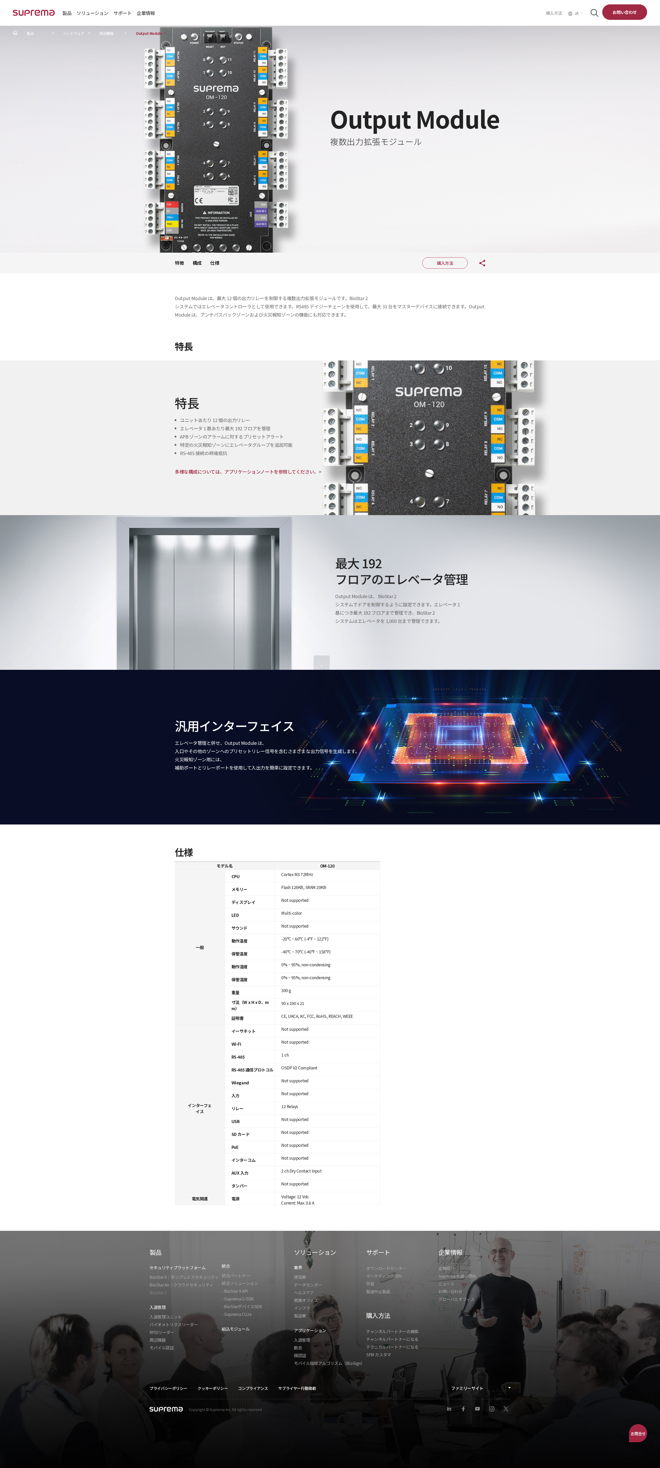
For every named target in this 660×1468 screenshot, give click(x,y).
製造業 (300, 1316)
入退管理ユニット (166, 1317)
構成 (197, 262)
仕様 (214, 262)
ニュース (446, 1284)
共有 (478, 263)
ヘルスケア (304, 1292)
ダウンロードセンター (386, 1268)
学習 (370, 1284)
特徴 (179, 262)
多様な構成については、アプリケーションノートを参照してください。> (248, 471)
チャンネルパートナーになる (392, 1339)
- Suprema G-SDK (238, 1299)
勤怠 (298, 1348)
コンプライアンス (253, 1388)
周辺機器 (107, 33)
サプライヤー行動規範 (297, 1388)
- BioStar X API (235, 1291)
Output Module (149, 33)
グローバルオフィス (456, 1299)
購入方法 (555, 13)
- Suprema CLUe (236, 1314)
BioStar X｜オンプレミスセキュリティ (184, 1277)
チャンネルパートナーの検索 (392, 1331)
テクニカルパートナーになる (392, 1347)
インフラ (302, 1308)
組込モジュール (236, 1329)
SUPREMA (34, 15)
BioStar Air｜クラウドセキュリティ (181, 1285)
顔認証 (300, 1355)
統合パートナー (236, 1275)
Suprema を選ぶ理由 (457, 1276)
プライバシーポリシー (168, 1388)
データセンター (308, 1285)
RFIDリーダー (162, 1332)
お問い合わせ (625, 12)
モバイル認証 (162, 1348)
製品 (30, 33)
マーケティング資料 (384, 1276)
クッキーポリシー (212, 1388)
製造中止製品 (378, 1291)
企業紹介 (446, 1268)
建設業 (300, 1277)
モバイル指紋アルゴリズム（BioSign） (329, 1363)
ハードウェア (73, 33)
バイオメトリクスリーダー (174, 1324)
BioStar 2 (158, 1292)
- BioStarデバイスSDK (242, 1306)
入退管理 (302, 1340)
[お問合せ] (638, 1433)
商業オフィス (306, 1300)
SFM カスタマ (378, 1354)
